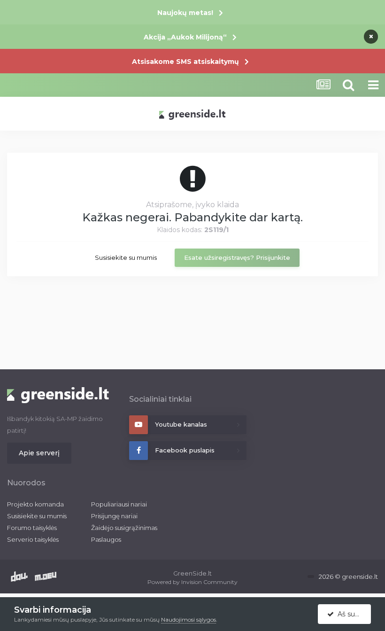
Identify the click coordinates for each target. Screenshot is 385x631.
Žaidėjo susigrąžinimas (124, 527)
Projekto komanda (35, 504)
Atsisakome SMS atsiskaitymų (185, 61)
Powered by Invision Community (192, 581)
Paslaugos (106, 539)
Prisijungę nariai (114, 516)
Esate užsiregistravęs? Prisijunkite (237, 257)
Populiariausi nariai (119, 504)
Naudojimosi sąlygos (188, 619)
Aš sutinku (352, 614)
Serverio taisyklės (33, 539)
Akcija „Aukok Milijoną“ (185, 37)
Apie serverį (39, 453)
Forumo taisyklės (32, 527)
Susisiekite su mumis (126, 257)
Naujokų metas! (185, 12)
